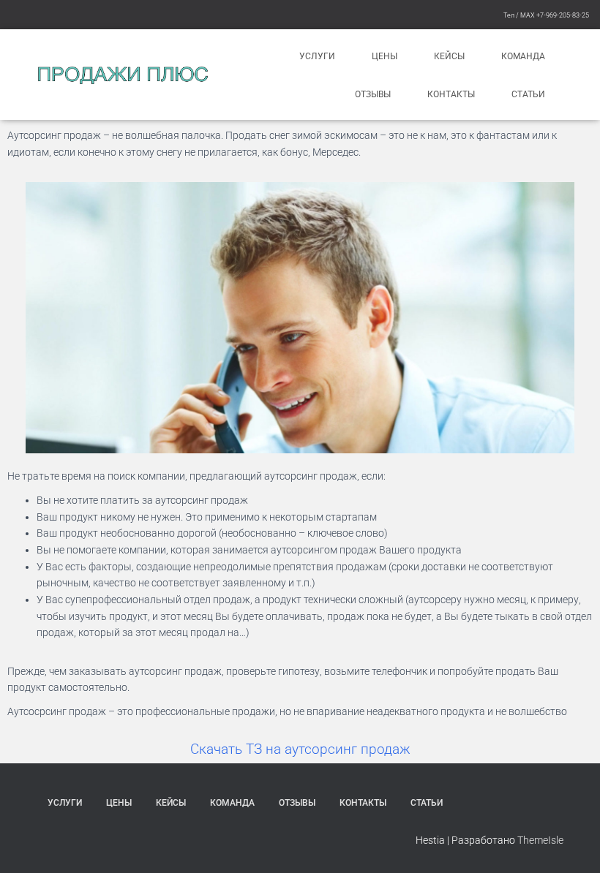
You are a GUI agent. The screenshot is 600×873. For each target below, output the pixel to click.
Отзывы (373, 94)
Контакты (451, 94)
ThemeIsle (540, 840)
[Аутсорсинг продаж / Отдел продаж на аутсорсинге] (123, 75)
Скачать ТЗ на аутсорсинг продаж (300, 749)
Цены (384, 56)
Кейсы (449, 56)
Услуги (317, 56)
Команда (523, 56)
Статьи (528, 94)
